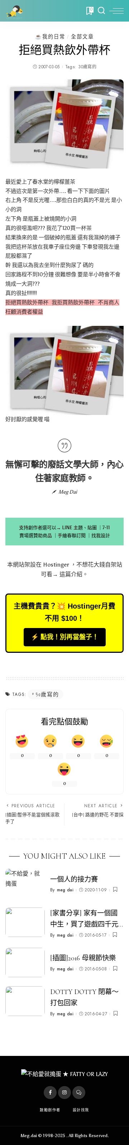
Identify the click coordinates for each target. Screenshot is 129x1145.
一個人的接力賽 (74, 879)
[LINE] (78, 1092)
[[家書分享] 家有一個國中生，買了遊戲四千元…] (25, 922)
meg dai (65, 890)
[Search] (101, 11)
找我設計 (100, 535)
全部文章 (82, 36)
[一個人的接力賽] (25, 884)
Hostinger (56, 564)
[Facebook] (50, 1092)
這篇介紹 (70, 574)
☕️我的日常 (50, 36)
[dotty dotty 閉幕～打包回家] (25, 1001)
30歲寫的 (87, 67)
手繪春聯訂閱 (72, 535)
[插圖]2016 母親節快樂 (83, 958)
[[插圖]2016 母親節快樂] (25, 963)
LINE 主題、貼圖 (79, 527)
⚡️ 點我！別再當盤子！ (65, 637)
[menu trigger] (116, 11)
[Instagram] (64, 1092)
